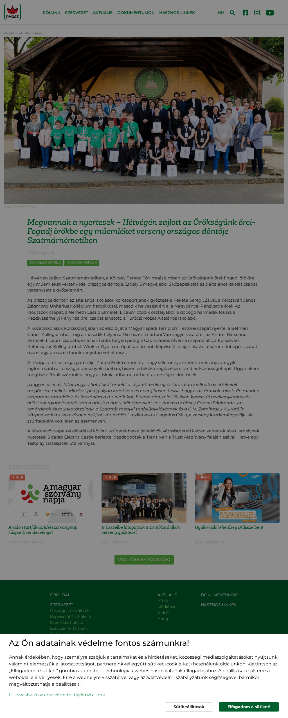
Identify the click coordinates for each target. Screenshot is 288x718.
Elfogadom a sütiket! (249, 706)
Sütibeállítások (189, 706)
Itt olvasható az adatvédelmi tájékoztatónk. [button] (57, 694)
